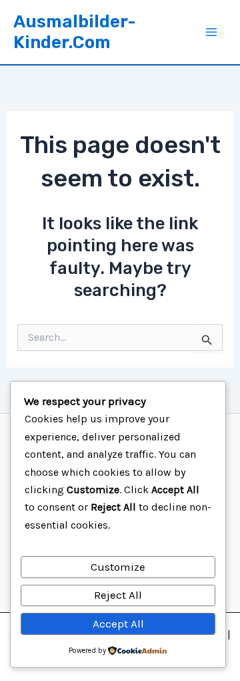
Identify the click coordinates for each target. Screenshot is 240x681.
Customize (118, 566)
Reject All (118, 594)
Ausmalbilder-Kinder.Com (74, 32)
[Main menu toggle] (212, 32)
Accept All (118, 623)
